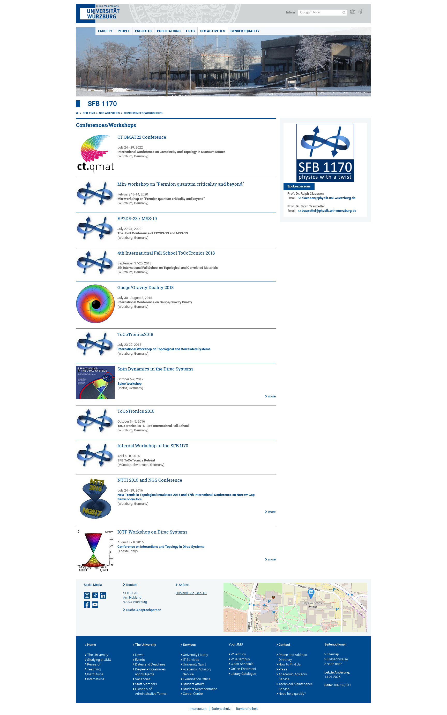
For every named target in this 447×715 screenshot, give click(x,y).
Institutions (95, 674)
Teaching (94, 669)
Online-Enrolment (243, 669)
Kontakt (131, 585)
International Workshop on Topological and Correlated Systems (164, 349)
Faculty (105, 31)
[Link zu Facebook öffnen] (87, 604)
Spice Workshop (129, 383)
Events (140, 660)
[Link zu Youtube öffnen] (95, 604)
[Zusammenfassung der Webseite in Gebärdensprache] (360, 12)
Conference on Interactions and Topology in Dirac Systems (160, 547)
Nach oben (334, 664)
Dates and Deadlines (150, 664)
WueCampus (240, 659)
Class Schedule (242, 664)
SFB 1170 (102, 104)
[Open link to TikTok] (95, 595)
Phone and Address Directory (293, 657)
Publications (169, 31)
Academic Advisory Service (197, 671)
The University (97, 655)
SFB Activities (212, 31)
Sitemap (332, 654)
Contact (284, 645)
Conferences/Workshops (143, 113)
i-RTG (190, 31)
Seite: (328, 685)
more (272, 396)
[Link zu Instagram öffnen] (87, 595)
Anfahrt (184, 585)
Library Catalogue (243, 674)
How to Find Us (290, 664)
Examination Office (197, 679)
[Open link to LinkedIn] (103, 595)
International (96, 679)
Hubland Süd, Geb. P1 (191, 593)
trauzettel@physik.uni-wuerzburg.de (329, 211)
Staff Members (146, 684)
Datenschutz (221, 709)
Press (283, 669)
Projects (143, 31)
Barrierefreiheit (247, 709)
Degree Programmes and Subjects (150, 671)
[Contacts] (325, 153)
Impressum (198, 709)
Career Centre (193, 694)
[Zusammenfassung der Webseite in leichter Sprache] (352, 12)
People (124, 31)
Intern (290, 12)
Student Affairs (194, 684)
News (139, 655)
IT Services (191, 660)
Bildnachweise (337, 659)
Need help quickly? (292, 694)
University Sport (194, 664)
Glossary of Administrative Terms (151, 691)
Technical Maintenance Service (296, 686)
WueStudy (238, 654)
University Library (195, 655)
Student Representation (200, 689)
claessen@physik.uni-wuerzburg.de (328, 198)
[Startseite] (77, 113)
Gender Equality (244, 31)
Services (189, 645)
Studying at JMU (99, 660)
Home (91, 645)
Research (94, 664)
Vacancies (143, 679)
